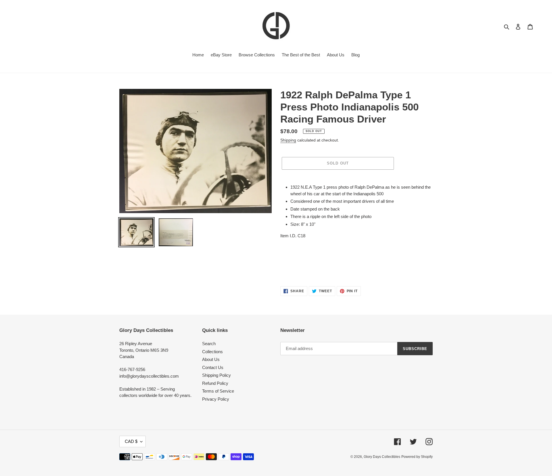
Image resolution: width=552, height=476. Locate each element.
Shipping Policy (216, 375)
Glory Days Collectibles (382, 457)
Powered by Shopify (417, 457)
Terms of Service (218, 391)
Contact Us (212, 367)
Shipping (288, 140)
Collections (212, 351)
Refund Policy (215, 383)
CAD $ (131, 441)
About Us (211, 359)
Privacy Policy (215, 399)
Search (209, 343)
